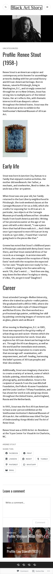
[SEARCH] (6, 7)
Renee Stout (10, 444)
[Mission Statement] (24, 565)
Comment (40, 522)
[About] (35, 565)
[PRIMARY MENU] (47, 7)
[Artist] (18, 565)
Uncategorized (10, 48)
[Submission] (29, 565)
